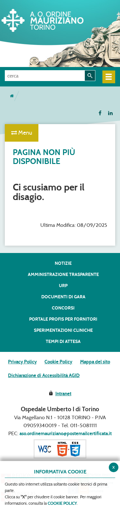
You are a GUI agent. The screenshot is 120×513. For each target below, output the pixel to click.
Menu (24, 132)
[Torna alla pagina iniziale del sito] (12, 96)
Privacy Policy (22, 362)
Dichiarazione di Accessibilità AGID (44, 375)
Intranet (63, 394)
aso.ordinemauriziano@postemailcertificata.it (66, 433)
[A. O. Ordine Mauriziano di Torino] (53, 19)
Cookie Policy (58, 362)
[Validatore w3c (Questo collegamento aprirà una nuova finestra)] (60, 448)
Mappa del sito (95, 362)
